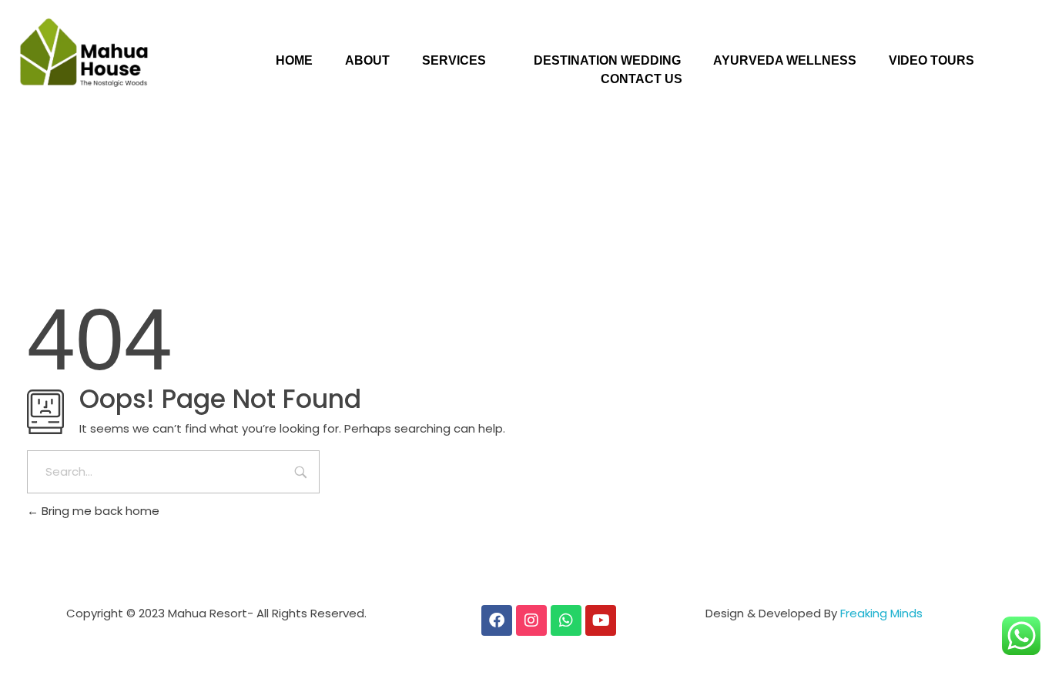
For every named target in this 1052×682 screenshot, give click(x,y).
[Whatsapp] (566, 620)
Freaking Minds (881, 613)
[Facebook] (496, 620)
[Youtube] (600, 620)
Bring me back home (99, 511)
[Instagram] (531, 620)
